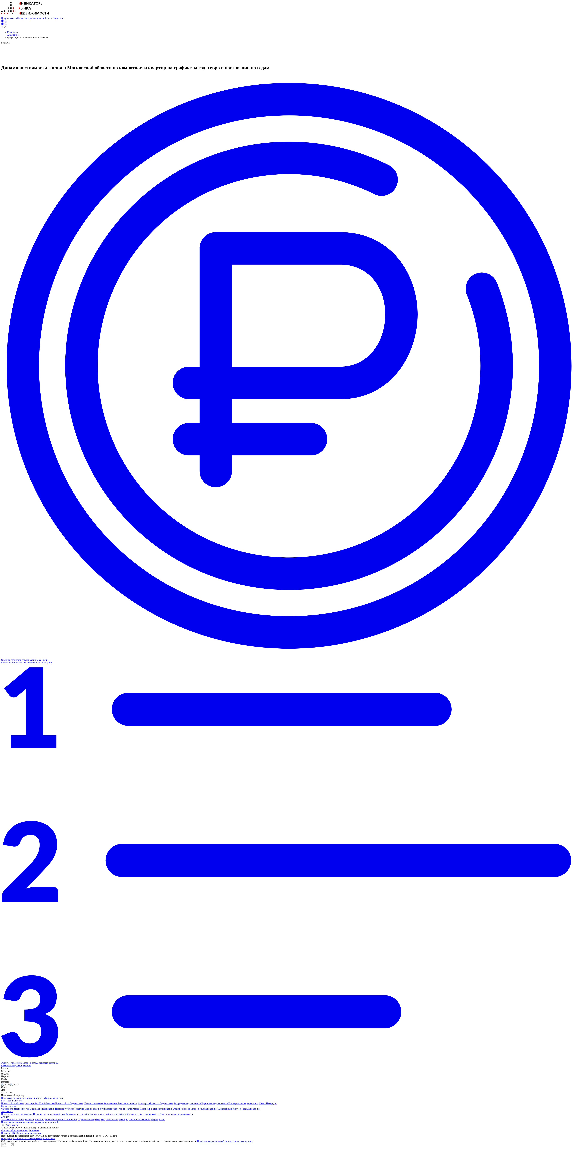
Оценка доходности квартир (99, 1108)
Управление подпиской (47, 1122)
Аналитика (38, 18)
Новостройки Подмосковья (69, 1103)
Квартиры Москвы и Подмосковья (155, 1103)
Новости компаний (67, 1119)
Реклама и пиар (20, 1130)
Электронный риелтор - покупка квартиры (195, 1108)
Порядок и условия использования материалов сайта (28, 1138)
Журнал (48, 18)
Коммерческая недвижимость (243, 1103)
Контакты (34, 1130)
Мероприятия (158, 1119)
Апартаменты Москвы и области (120, 1103)
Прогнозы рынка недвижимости (176, 1114)
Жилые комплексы (93, 1103)
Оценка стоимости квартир (15, 1108)
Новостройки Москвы (12, 1103)
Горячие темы (85, 1119)
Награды (5, 1133)
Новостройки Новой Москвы (40, 1103)
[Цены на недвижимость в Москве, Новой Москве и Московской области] (25, 15)
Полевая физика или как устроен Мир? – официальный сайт (32, 1098)
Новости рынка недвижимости (41, 1119)
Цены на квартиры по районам (49, 1114)
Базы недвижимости (11, 1100)
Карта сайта (12, 1125)
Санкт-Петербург (268, 1103)
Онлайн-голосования (139, 1119)
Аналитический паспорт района (109, 1114)
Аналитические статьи (12, 1119)
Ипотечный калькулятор (126, 1108)
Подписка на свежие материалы (17, 1122)
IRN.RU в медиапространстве (26, 1133)
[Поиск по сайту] (5, 21)
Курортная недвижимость (214, 1103)
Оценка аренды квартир (42, 1108)
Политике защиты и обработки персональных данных (224, 1141)
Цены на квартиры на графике (16, 1114)
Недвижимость (9, 18)
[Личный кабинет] (2, 21)
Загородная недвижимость (187, 1103)
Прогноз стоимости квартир (69, 1108)
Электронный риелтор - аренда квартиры (239, 1108)
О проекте (58, 18)
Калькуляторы (24, 18)
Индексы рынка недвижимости (143, 1114)
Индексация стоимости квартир (156, 1108)
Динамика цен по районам (79, 1114)
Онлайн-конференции (117, 1119)
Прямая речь (98, 1119)
